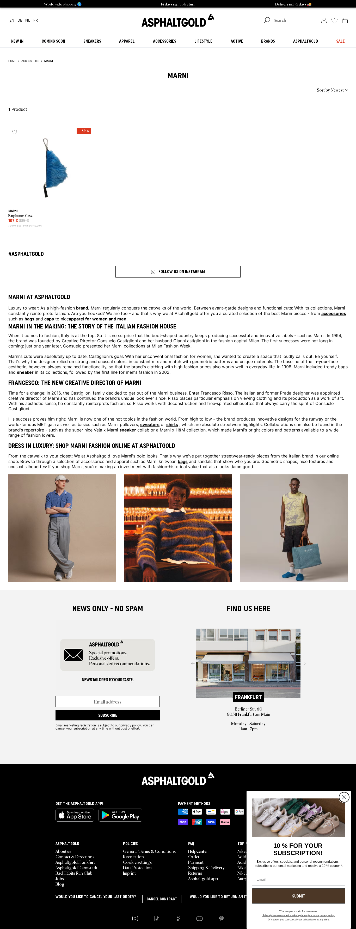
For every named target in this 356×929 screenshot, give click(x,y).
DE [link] (19, 20)
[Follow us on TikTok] (157, 918)
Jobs (60, 878)
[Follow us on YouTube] (199, 918)
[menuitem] (37, 89)
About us (63, 851)
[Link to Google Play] (120, 815)
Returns (195, 873)
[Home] (178, 778)
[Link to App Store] (75, 815)
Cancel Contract (162, 899)
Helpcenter (198, 851)
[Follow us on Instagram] (135, 918)
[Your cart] (345, 20)
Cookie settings (137, 862)
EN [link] (11, 20)
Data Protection (137, 867)
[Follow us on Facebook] (178, 918)
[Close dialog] (344, 797)
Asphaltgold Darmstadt (76, 867)
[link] (178, 20)
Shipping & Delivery (206, 867)
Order (194, 856)
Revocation (133, 856)
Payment (196, 862)
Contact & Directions (75, 856)
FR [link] (35, 20)
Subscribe (107, 715)
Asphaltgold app (203, 878)
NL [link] (27, 20)
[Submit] (267, 21)
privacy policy (130, 725)
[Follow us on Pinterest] (221, 918)
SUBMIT (298, 896)
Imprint (129, 873)
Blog (60, 884)
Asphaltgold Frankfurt (75, 862)
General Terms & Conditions (149, 851)
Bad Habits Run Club (74, 873)
